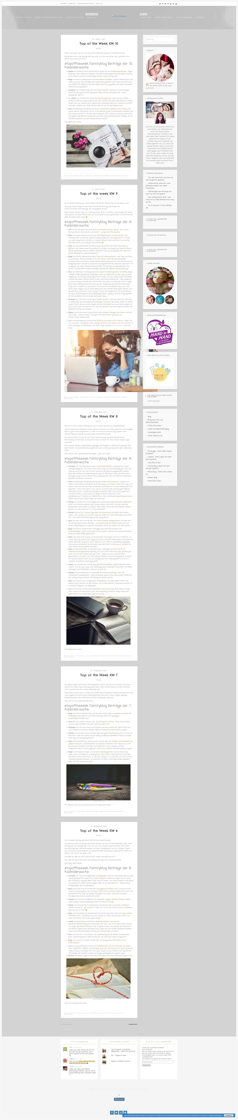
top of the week (124, 175)
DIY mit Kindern (184, 17)
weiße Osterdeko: (105, 80)
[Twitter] (160, 4)
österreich (102, 656)
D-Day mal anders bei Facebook (157, 219)
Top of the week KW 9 (99, 194)
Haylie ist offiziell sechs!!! (120, 1061)
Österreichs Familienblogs (101, 175)
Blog (99, 48)
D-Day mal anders (22, 17)
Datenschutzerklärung (86, 3)
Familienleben (84, 397)
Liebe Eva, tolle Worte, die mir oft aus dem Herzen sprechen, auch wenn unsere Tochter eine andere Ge (81, 1053)
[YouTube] (176, 4)
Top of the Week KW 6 (99, 831)
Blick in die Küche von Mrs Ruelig (105, 230)
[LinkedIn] (171, 4)
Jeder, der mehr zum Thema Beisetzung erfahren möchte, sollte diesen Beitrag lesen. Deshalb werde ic (82, 1072)
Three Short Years (154, 481)
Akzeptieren (228, 1115)
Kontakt (63, 3)
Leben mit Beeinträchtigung (49, 17)
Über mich (92, 17)
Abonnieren (146, 1065)
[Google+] (165, 4)
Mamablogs (88, 175)
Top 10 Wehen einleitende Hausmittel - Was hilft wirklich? (123, 1051)
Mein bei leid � (78, 1062)
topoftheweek (68, 398)
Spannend (114, 175)
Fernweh (199, 17)
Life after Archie (154, 463)
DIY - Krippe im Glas (118, 1055)
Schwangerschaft (154, 432)
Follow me (120, 1099)
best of (66, 175)
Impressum (72, 3)
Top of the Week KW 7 (99, 675)
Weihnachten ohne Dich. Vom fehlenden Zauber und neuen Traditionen (158, 185)
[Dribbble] (173, 4)
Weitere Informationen (215, 1115)
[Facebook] (163, 4)
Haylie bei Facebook (156, 235)
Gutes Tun (99, 3)
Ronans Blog (152, 478)
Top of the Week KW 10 (99, 43)
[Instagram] (121, 1113)
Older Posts (133, 1024)
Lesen (82, 175)
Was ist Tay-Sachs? (75, 17)
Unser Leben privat (163, 17)
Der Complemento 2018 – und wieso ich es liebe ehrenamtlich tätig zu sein (160, 199)
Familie (72, 656)
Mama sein (146, 17)
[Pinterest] (168, 4)
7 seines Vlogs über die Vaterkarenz (97, 513)
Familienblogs (74, 175)
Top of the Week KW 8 (99, 416)
